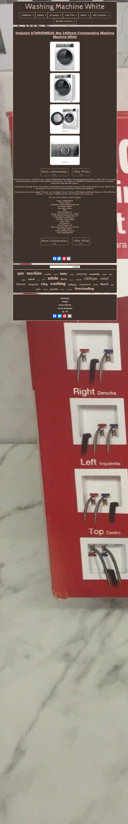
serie (43, 280)
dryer (64, 279)
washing (58, 283)
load (56, 274)
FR (67, 312)
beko (63, 273)
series (45, 289)
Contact (65, 301)
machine (34, 273)
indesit (31, 279)
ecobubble (94, 274)
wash (104, 274)
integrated (85, 284)
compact (23, 280)
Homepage (65, 298)
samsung (81, 273)
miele (95, 284)
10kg (44, 284)
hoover (21, 284)
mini (112, 285)
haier (110, 274)
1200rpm (72, 284)
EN (63, 312)
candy (72, 274)
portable (54, 289)
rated (104, 278)
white (53, 278)
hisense (72, 280)
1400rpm (91, 278)
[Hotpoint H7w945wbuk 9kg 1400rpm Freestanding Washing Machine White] (64, 56)
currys (78, 280)
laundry (69, 289)
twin (38, 280)
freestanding (84, 288)
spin (20, 273)
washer (48, 274)
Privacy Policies (65, 305)
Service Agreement (65, 308)
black (62, 289)
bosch (104, 284)
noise (38, 289)
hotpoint (33, 284)
